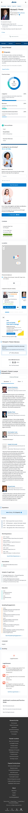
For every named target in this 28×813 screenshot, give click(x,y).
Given (20, 381)
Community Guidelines (13, 802)
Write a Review (21, 12)
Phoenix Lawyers (14, 754)
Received (7, 381)
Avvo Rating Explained (14, 797)
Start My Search (14, 185)
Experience (18, 43)
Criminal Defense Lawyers (14, 770)
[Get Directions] (14, 283)
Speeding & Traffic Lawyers (14, 783)
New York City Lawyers (14, 741)
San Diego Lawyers (14, 758)
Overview (3, 43)
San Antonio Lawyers (14, 756)
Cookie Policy (21, 801)
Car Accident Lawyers (14, 776)
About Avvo (14, 790)
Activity (25, 43)
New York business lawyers (8, 705)
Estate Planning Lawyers (14, 774)
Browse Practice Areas (14, 729)
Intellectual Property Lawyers (14, 781)
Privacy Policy (13, 801)
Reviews (11, 43)
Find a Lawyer (14, 723)
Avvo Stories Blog (14, 731)
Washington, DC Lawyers (14, 750)
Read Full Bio (5, 69)
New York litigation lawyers (8, 712)
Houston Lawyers (14, 747)
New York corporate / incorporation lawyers (12, 709)
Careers (14, 792)
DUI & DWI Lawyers (14, 772)
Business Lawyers (14, 768)
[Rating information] (19, 14)
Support (14, 795)
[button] (14, 257)
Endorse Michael (14, 377)
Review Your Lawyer (14, 725)
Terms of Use (6, 801)
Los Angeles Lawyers (14, 743)
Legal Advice (14, 727)
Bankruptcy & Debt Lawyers (14, 765)
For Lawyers (14, 734)
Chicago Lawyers (14, 745)
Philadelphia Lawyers (14, 752)
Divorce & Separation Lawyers (14, 779)
